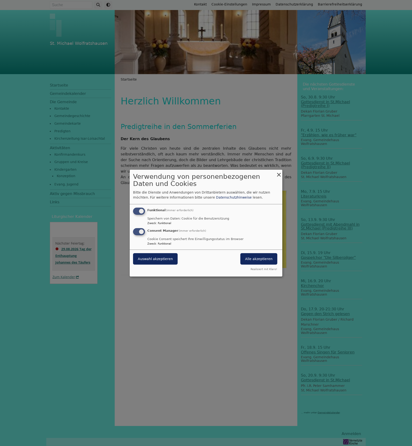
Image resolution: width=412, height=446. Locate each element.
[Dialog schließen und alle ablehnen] (278, 172)
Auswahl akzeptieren (155, 259)
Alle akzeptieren (259, 259)
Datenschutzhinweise (234, 197)
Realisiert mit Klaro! (264, 269)
